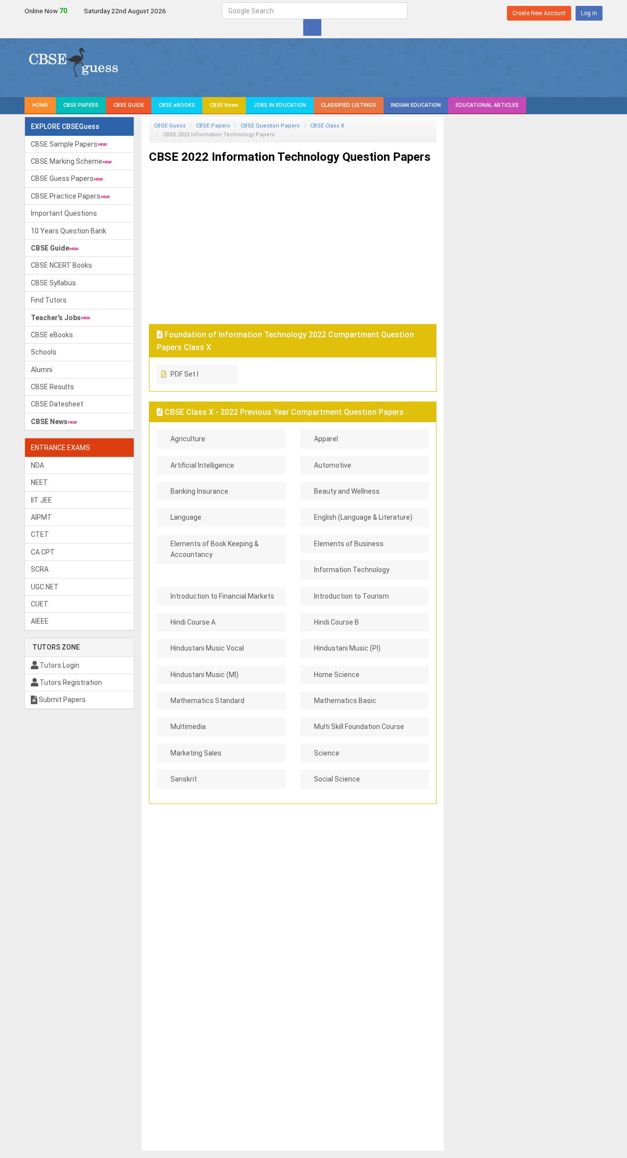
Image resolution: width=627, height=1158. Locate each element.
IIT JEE (41, 500)
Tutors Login (58, 665)
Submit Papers (61, 700)
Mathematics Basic (345, 701)
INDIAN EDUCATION (416, 105)
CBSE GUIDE (128, 105)
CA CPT (43, 552)
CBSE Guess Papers (62, 178)
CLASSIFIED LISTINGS (348, 105)
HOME (40, 105)
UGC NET (45, 587)
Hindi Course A (193, 622)
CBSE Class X (327, 126)
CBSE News (224, 105)
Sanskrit (183, 779)
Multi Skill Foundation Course (359, 726)
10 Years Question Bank (68, 231)
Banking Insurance (199, 491)
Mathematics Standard (207, 701)
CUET (39, 604)
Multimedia (188, 726)
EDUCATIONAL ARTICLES (487, 105)
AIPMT (41, 517)
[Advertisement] (292, 240)
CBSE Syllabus (53, 283)
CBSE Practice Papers (65, 196)
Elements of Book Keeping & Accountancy (214, 549)
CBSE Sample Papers (64, 144)
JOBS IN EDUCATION (279, 105)
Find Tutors (49, 300)
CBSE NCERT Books (61, 265)
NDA (37, 465)
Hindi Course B (336, 622)
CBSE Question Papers (270, 126)
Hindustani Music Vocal (207, 648)
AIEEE (39, 621)
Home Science (337, 675)
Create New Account (539, 13)
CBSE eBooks (52, 335)
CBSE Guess (170, 126)
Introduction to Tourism (351, 596)
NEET (39, 482)
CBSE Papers (213, 126)
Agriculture (187, 439)
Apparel (326, 439)
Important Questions (64, 213)
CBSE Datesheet (57, 404)
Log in (589, 13)
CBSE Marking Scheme (66, 161)
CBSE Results (52, 387)
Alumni (41, 370)
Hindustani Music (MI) (204, 675)
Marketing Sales (195, 753)
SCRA (39, 569)
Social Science (337, 779)
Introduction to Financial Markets (222, 596)
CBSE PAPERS (80, 105)
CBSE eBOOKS (177, 105)
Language (185, 517)
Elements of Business (349, 544)
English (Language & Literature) (363, 517)
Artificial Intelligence (202, 465)
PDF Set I (184, 374)
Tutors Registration (70, 682)
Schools (43, 352)
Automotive (332, 465)
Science (326, 753)
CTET (40, 534)
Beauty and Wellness (347, 491)
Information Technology (351, 570)
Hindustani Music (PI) (347, 648)
